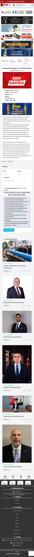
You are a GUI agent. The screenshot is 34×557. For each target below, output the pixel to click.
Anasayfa (6, 61)
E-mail (19, 171)
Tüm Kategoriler (13, 60)
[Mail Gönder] (14, 100)
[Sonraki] (32, 2)
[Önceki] (2, 2)
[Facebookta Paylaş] (11, 100)
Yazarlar (17, 503)
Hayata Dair (17, 533)
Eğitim (17, 517)
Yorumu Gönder (9, 230)
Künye (17, 500)
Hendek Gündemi (20, 60)
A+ (14, 98)
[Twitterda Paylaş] (9, 100)
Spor (17, 514)
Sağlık (17, 520)
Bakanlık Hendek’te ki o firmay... (18, 1)
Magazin (17, 523)
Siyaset (17, 527)
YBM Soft (17, 555)
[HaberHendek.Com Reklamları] (17, 12)
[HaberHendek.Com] (5, 5)
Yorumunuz (6, 177)
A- (12, 98)
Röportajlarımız (17, 530)
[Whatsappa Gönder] (12, 100)
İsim (4, 171)
